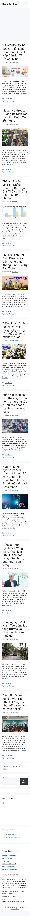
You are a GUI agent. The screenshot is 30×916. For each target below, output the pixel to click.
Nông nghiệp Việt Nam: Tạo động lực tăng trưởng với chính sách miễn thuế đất (14, 628)
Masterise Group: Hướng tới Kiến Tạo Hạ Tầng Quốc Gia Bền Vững (15, 115)
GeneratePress (15, 909)
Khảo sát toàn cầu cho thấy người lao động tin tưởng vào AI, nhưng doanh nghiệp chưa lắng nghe (14, 403)
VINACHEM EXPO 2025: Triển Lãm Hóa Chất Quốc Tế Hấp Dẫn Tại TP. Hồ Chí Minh (14, 52)
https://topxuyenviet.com (12, 837)
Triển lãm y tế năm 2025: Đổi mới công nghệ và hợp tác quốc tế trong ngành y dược (14, 330)
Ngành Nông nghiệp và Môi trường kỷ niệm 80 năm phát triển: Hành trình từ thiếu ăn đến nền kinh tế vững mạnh (14, 476)
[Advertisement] (15, 24)
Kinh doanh (8, 98)
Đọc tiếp (24, 94)
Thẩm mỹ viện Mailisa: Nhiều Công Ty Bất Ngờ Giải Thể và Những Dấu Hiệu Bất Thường (14, 190)
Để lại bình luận (9, 101)
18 (14, 767)
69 (25, 767)
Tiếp (5, 769)
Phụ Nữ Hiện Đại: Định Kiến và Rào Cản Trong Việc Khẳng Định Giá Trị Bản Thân (14, 261)
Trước (5, 767)
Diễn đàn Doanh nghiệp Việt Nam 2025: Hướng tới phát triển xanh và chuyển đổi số (14, 702)
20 (19, 767)
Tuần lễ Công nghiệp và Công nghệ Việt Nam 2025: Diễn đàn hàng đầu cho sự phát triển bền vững (13, 555)
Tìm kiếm (5, 777)
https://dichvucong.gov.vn (12, 834)
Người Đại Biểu (9, 4)
